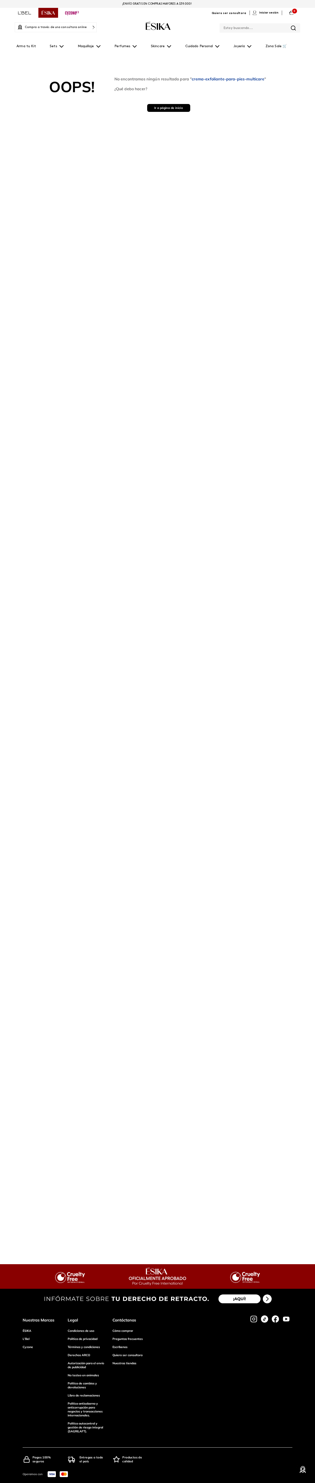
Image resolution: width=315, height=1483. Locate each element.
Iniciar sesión (268, 12)
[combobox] (260, 27)
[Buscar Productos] (293, 28)
